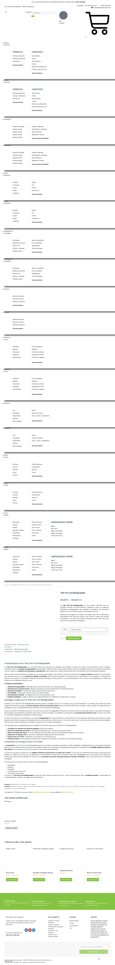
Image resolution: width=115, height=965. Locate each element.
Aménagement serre (62, 522)
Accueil (7, 585)
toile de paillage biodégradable (88, 786)
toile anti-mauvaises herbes (62, 786)
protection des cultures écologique (44, 786)
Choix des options (12, 879)
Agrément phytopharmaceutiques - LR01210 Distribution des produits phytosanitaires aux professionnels (28, 960)
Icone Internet (42, 962)
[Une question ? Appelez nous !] (7, 929)
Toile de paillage (31, 585)
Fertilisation (7, 145)
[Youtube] (30, 930)
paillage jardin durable (29, 786)
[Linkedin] (33, 930)
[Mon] (63, 15)
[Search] (32, 16)
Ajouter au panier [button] (11, 828)
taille (65, 629)
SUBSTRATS (37, 52)
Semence (6, 312)
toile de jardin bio (74, 786)
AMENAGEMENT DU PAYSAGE (18, 585)
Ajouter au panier (73, 638)
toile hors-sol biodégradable (18, 788)
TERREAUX (18, 52)
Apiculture (6, 428)
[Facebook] (26, 930)
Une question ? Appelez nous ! (14, 932)
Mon (60, 21)
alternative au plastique (16, 786)
